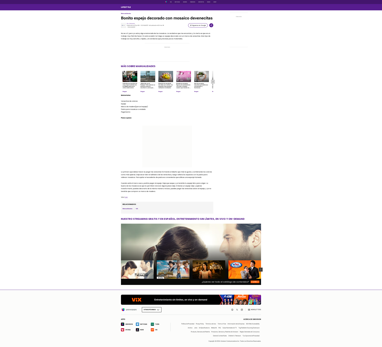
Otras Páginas (150, 310)
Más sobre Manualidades (138, 66)
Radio (208, 1)
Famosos (192, 1)
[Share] (211, 25)
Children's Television (234, 336)
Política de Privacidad (187, 324)
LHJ (126, 197)
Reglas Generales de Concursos (249, 332)
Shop (214, 1)
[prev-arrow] (119, 269)
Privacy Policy (200, 324)
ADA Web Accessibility (252, 324)
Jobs (195, 328)
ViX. (137, 209)
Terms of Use (222, 324)
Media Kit (214, 328)
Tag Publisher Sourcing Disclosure (248, 328)
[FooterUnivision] (129, 309)
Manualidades (126, 13)
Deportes (201, 1)
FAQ (219, 328)
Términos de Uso (210, 324)
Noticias (177, 1)
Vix (171, 1)
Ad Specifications (204, 328)
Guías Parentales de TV (230, 328)
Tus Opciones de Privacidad (251, 336)
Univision (132, 23)
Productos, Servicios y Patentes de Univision (224, 332)
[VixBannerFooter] (191, 300)
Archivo (190, 328)
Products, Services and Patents (200, 332)
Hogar (125, 91)
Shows (185, 1)
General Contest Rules (220, 336)
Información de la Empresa (236, 324)
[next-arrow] (213, 82)
